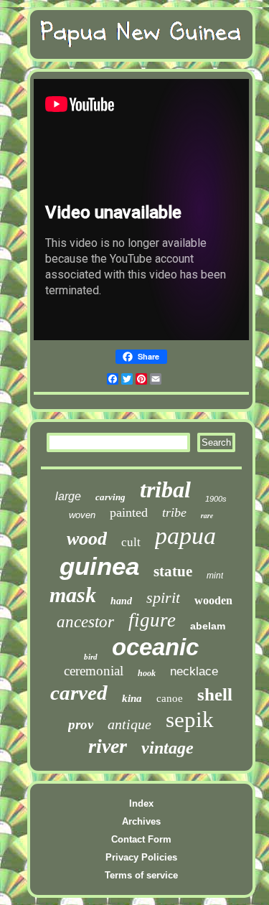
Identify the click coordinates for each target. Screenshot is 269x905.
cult (131, 542)
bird (91, 656)
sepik (190, 719)
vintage (167, 747)
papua (185, 535)
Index (141, 803)
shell (214, 694)
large (68, 496)
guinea (99, 566)
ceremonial (93, 670)
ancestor (85, 622)
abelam (207, 626)
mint (215, 576)
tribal (165, 489)
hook (147, 673)
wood (87, 538)
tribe (174, 512)
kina (132, 698)
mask (72, 594)
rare (207, 515)
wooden (213, 600)
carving (110, 497)
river (107, 746)
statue (173, 571)
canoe (169, 698)
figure (152, 620)
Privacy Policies (141, 857)
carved (79, 692)
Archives (141, 821)
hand (121, 601)
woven (82, 515)
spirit (163, 597)
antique (129, 724)
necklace (194, 671)
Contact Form (141, 839)
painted (129, 512)
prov (80, 724)
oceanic (155, 647)
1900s (216, 498)
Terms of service (141, 875)
